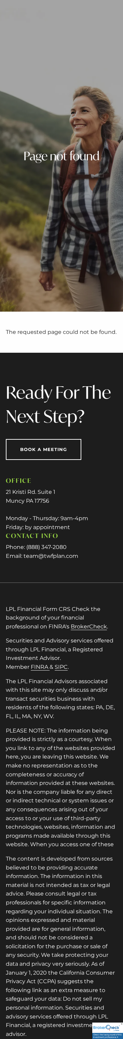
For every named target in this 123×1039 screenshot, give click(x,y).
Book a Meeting (43, 449)
